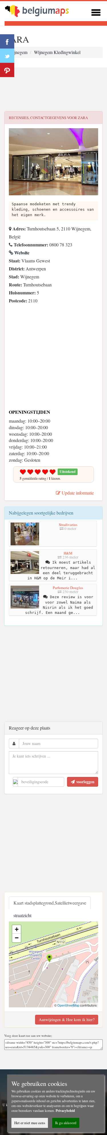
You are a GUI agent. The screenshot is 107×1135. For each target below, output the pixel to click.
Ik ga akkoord (65, 1122)
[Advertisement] (53, 90)
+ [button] (17, 929)
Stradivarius (68, 524)
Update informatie (77, 493)
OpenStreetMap (68, 1005)
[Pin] (7, 70)
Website (21, 252)
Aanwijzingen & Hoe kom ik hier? (66, 1019)
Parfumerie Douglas (68, 587)
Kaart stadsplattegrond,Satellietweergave (49, 903)
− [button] (17, 937)
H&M (68, 553)
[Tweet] (7, 56)
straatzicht (22, 915)
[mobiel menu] (96, 11)
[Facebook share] (7, 41)
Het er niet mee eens (29, 1122)
